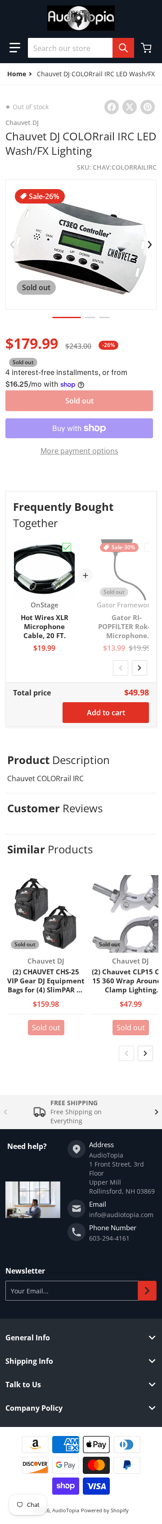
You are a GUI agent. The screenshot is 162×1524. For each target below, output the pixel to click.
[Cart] (147, 47)
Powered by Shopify (105, 1510)
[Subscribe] (147, 1291)
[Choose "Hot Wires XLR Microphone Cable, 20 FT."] (66, 547)
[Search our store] (123, 48)
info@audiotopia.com (121, 1214)
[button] (14, 48)
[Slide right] (150, 244)
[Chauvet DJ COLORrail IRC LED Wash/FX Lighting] (66, 317)
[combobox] (81, 48)
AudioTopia (65, 1510)
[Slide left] (12, 244)
